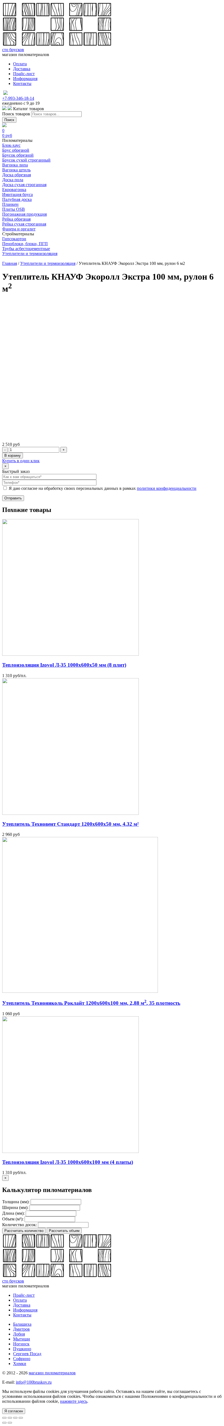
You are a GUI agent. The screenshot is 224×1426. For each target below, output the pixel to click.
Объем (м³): (12, 1219)
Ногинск (21, 1344)
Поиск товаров (16, 114)
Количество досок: (19, 1224)
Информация (25, 78)
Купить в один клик (21, 460)
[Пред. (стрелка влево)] (4, 1423)
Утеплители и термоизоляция (47, 263)
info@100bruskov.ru (34, 1382)
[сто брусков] (56, 44)
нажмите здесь (73, 1401)
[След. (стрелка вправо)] (10, 1423)
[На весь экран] (15, 1418)
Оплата (20, 64)
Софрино (21, 1358)
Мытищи (21, 1339)
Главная (9, 263)
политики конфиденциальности (166, 488)
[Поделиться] (10, 1418)
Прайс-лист (24, 73)
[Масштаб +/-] (21, 1418)
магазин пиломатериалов (52, 1373)
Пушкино (22, 1348)
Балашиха (22, 1324)
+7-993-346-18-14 (18, 98)
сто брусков (13, 49)
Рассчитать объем (64, 1231)
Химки (19, 1363)
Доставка (21, 68)
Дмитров (21, 1329)
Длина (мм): (13, 1213)
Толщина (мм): (16, 1201)
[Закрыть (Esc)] (4, 1418)
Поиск (9, 120)
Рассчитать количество (23, 1231)
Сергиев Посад (27, 1353)
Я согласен (13, 1411)
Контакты (22, 83)
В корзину (12, 455)
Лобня (19, 1334)
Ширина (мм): (15, 1207)
